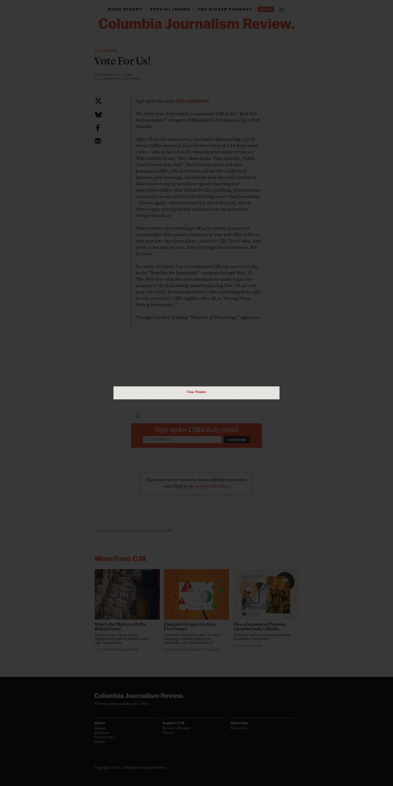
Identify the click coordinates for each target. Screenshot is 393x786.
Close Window (196, 391)
